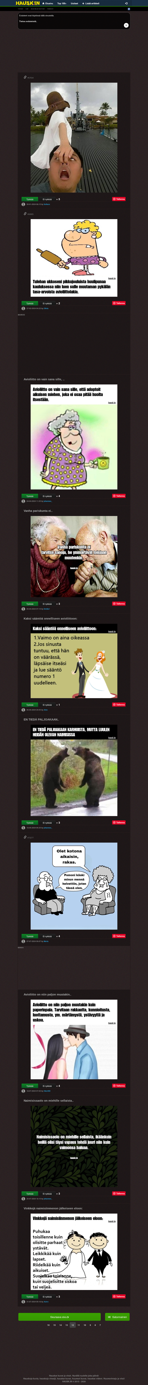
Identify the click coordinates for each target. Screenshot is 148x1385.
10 (85, 1325)
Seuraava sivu (58, 1317)
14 (60, 1325)
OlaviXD (47, 1091)
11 (79, 1325)
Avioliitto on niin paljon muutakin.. (47, 994)
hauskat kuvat (38, 9)
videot (50, 9)
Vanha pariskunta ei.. (38, 510)
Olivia (46, 308)
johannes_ (48, 501)
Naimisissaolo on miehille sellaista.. (49, 1100)
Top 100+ (61, 3)
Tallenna (120, 199)
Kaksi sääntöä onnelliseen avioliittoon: (50, 618)
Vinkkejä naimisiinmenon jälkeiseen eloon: (53, 1208)
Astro (46, 1301)
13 (66, 1325)
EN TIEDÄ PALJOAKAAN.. (41, 719)
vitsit (20, 9)
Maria (46, 941)
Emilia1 (47, 609)
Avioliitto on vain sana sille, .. (44, 379)
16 (48, 1325)
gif (27, 9)
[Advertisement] (74, 52)
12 (73, 1325)
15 (54, 1325)
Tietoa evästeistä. (28, 21)
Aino (46, 709)
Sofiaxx (47, 204)
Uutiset (74, 3)
